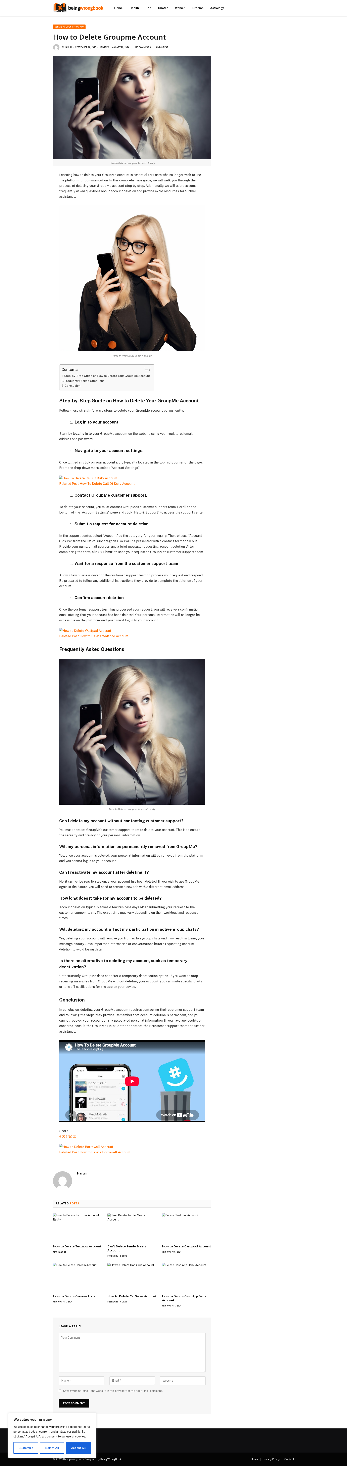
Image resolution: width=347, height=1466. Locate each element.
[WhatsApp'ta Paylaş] (70, 1136)
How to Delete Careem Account (76, 1296)
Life (148, 8)
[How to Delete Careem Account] (77, 1277)
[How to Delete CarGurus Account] (132, 1277)
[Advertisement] (257, 53)
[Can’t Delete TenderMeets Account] (132, 1227)
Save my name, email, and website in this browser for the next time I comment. (113, 1390)
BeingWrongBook (110, 1459)
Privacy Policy (271, 1459)
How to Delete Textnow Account (77, 1246)
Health (134, 8)
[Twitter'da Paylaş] (63, 1136)
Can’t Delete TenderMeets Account (126, 1248)
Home (118, 8)
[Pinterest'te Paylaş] (67, 1136)
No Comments (143, 47)
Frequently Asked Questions (84, 381)
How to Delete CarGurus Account (131, 1296)
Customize (26, 1448)
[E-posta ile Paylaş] (74, 1136)
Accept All (78, 1448)
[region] (52, 1435)
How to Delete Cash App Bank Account (184, 1298)
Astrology (217, 8)
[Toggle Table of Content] (145, 370)
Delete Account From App (69, 27)
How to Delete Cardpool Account (186, 1246)
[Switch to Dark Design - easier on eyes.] (292, 8)
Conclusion (72, 385)
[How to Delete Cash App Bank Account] (186, 1277)
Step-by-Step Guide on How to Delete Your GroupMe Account (107, 375)
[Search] (287, 8)
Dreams (197, 8)
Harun (68, 47)
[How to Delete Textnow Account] (77, 1227)
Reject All (52, 1448)
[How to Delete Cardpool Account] (186, 1227)
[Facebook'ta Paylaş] (60, 1136)
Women (180, 8)
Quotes (163, 8)
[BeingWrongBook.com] (78, 8)
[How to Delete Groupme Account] (132, 107)
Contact (289, 1459)
